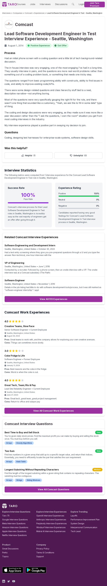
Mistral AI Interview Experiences (50, 531)
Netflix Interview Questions (14, 535)
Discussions (61, 4)
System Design (77, 523)
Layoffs (74, 515)
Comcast (28, 13)
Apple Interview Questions (14, 531)
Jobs (32, 4)
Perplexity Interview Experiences (51, 523)
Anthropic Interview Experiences (51, 519)
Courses (21, 4)
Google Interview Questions (15, 519)
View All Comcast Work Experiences (53, 410)
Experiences (39, 13)
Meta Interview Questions (13, 523)
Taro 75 (5, 515)
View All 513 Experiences (53, 299)
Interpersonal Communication (84, 527)
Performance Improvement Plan (85, 519)
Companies (17, 13)
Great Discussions (10, 548)
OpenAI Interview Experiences (50, 515)
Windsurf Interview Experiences (51, 527)
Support (40, 556)
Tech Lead (76, 531)
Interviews (45, 4)
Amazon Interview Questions (15, 527)
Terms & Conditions (45, 552)
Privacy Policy (42, 548)
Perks (5, 552)
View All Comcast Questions (53, 489)
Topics (5, 556)
